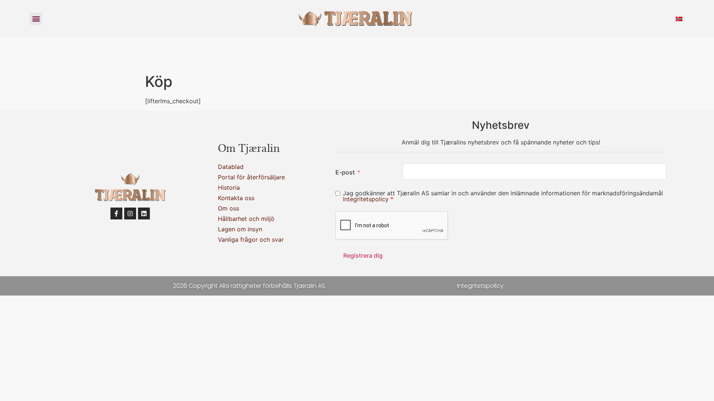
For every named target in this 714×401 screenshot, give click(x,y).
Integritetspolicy (366, 199)
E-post (345, 172)
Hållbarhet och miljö (246, 218)
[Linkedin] (144, 213)
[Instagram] (130, 213)
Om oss (228, 208)
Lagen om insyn (240, 229)
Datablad (231, 166)
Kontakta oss (236, 198)
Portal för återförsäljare (251, 177)
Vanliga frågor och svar (251, 239)
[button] (36, 19)
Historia (229, 187)
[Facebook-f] (116, 213)
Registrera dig (363, 255)
